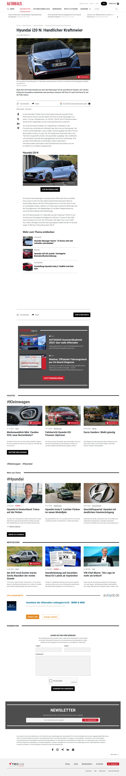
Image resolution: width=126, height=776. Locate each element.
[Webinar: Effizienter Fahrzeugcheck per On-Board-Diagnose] (32, 361)
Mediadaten (87, 764)
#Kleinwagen (18, 402)
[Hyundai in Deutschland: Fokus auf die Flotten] (24, 493)
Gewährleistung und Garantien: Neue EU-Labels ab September (61, 574)
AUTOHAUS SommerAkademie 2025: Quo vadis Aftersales (65, 341)
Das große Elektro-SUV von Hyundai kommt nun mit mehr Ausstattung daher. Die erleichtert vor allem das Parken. (62, 520)
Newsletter (83, 3)
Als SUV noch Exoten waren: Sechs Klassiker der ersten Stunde (22, 575)
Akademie (84, 9)
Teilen (37, 104)
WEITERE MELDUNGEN (17, 452)
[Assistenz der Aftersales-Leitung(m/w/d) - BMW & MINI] (11, 606)
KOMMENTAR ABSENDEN (63, 689)
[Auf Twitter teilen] (18, 119)
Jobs (97, 3)
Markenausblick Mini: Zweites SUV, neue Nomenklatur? (23, 433)
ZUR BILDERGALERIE (50, 189)
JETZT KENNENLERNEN (53, 378)
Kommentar (39, 654)
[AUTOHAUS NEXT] (28, 330)
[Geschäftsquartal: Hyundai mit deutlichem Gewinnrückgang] (101, 493)
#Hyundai (27, 463)
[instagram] (57, 749)
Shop (91, 3)
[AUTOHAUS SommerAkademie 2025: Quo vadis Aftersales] (32, 342)
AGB (95, 771)
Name (66, 646)
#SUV (17, 428)
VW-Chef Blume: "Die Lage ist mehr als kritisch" (99, 574)
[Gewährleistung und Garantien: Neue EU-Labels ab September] (63, 556)
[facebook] (52, 749)
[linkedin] (68, 749)
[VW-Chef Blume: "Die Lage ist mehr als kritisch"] (101, 556)
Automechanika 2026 (41, 9)
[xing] (63, 749)
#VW (93, 569)
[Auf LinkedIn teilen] (18, 123)
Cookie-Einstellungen (113, 771)
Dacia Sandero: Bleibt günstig (99, 432)
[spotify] (73, 749)
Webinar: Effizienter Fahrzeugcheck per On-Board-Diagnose (68, 361)
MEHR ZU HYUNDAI (16, 535)
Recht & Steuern (71, 9)
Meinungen (57, 9)
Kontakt (99, 764)
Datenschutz (102, 771)
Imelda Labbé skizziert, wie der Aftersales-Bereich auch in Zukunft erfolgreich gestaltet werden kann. (66, 347)
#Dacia (94, 428)
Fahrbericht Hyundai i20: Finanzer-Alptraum (58, 433)
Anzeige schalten (50, 617)
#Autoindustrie (96, 506)
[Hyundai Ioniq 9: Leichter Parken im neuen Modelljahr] (63, 493)
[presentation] (117, 17)
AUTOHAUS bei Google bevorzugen (75, 104)
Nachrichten (25, 9)
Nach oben (114, 754)
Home (19, 25)
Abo (104, 3)
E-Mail (38, 646)
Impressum (89, 771)
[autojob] (111, 595)
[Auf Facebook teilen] (18, 114)
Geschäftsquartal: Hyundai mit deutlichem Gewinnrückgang (100, 511)
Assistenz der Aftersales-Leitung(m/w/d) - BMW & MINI (55, 602)
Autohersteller (38, 25)
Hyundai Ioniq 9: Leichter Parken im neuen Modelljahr (62, 511)
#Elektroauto (58, 506)
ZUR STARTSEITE (82, 315)
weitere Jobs (33, 617)
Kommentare (24, 104)
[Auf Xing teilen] (18, 128)
